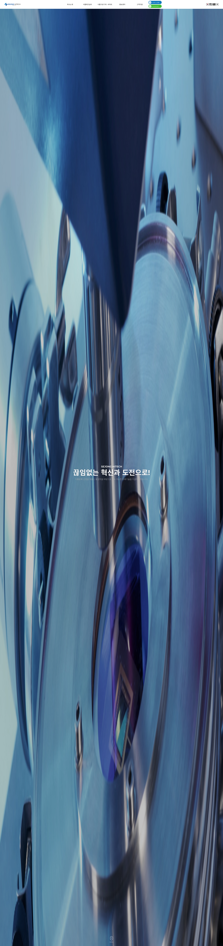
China (214, 4)
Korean (207, 4)
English (210, 4)
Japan (217, 4)
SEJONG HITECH (12, 4)
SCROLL (111, 942)
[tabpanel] (111, 473)
